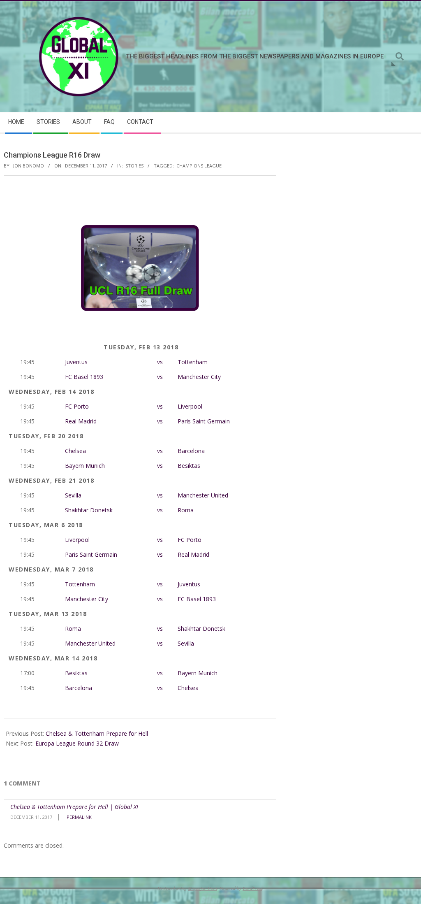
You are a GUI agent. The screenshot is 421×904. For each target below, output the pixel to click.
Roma (186, 510)
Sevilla (73, 495)
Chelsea (75, 451)
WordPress (252, 888)
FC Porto (77, 406)
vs (160, 362)
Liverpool (190, 406)
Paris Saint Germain (204, 421)
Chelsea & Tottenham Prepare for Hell (97, 733)
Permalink (79, 817)
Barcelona (191, 451)
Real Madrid (81, 421)
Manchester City (199, 377)
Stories (134, 166)
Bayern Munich (85, 465)
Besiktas (189, 465)
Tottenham (193, 362)
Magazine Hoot (202, 888)
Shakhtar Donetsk (89, 510)
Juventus (76, 362)
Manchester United (203, 495)
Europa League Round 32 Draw (77, 743)
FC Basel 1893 (84, 377)
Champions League (199, 166)
